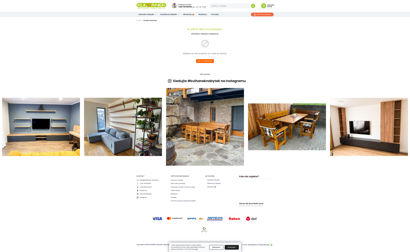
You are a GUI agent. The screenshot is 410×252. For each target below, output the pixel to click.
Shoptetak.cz (252, 244)
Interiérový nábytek (213, 183)
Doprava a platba (177, 180)
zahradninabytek (145, 194)
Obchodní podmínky (178, 183)
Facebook (143, 190)
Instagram (143, 197)
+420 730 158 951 (145, 183)
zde (196, 249)
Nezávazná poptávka (264, 14)
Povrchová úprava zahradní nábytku (183, 201)
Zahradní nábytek (213, 180)
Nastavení (216, 247)
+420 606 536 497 (146, 187)
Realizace (174, 194)
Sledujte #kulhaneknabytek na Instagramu (209, 81)
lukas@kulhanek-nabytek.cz (149, 180)
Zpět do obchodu (205, 61)
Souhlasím (232, 247)
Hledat (254, 6)
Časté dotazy (175, 190)
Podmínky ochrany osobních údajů (183, 187)
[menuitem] (147, 14)
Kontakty (174, 197)
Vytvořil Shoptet (263, 244)
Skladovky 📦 (211, 187)
